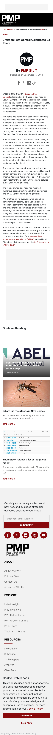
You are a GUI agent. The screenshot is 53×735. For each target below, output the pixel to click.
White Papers (11, 659)
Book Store (10, 626)
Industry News (12, 609)
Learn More (26, 723)
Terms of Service (18, 734)
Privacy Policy (5, 734)
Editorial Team (12, 576)
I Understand (26, 715)
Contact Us (10, 581)
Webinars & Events (14, 631)
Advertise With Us (14, 587)
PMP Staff (29, 70)
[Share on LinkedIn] (29, 83)
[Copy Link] (34, 83)
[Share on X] (24, 83)
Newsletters (11, 648)
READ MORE (8, 424)
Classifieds (10, 670)
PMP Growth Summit (16, 620)
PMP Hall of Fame (14, 615)
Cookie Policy (35, 708)
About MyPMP (12, 570)
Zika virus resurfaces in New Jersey (24, 411)
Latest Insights (12, 604)
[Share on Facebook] (19, 83)
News (5, 34)
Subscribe (26, 525)
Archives (9, 664)
